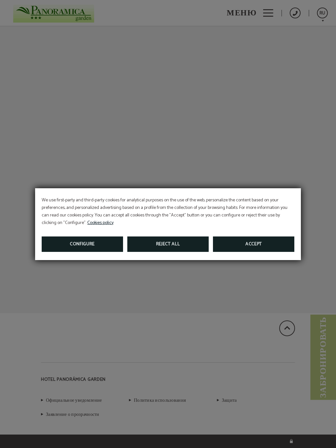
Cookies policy (100, 223)
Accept (253, 244)
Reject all (168, 244)
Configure (82, 244)
